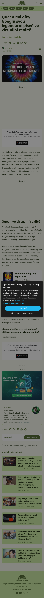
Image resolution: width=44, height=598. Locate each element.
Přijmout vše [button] (23, 308)
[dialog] (22, 299)
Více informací (20, 300)
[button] (22, 304)
